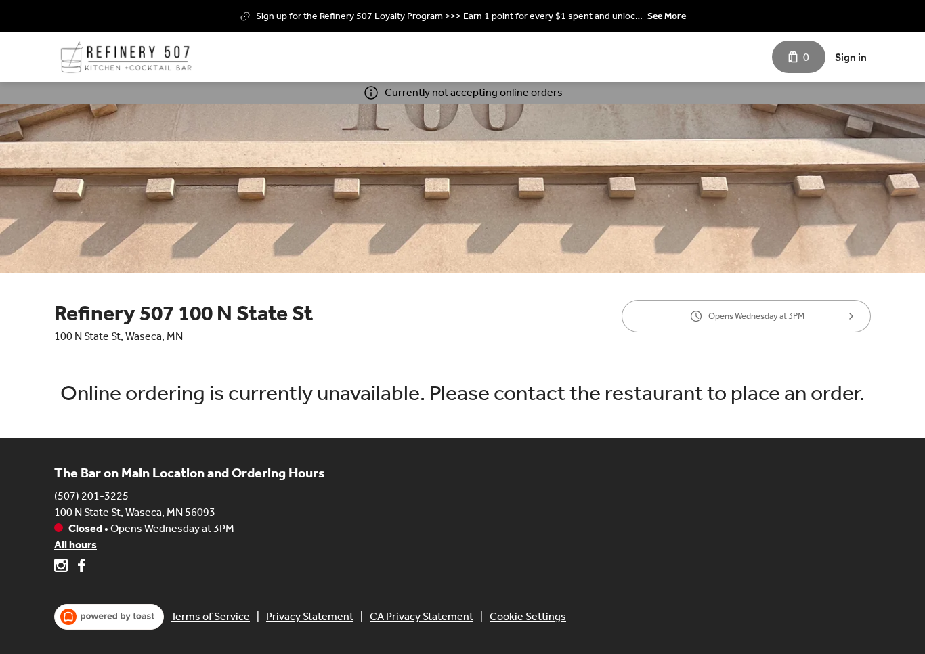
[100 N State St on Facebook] (79, 568)
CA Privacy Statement (421, 616)
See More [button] (666, 16)
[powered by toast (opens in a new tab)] (109, 617)
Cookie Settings (528, 616)
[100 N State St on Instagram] (62, 568)
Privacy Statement (309, 616)
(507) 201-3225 (91, 495)
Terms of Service (210, 616)
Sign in (851, 57)
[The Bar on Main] (128, 57)
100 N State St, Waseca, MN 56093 (134, 512)
